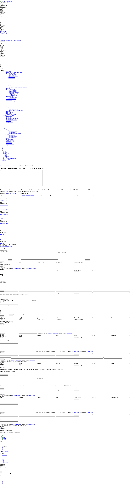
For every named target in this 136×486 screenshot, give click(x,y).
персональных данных (16, 268)
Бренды (5, 157)
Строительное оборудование (9, 103)
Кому (1, 300)
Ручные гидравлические (12, 82)
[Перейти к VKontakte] (3, 436)
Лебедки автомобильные (12, 137)
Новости (5, 152)
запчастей (18, 193)
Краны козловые (9, 142)
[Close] (1, 441)
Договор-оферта (7, 159)
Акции (3, 147)
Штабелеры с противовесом (13, 85)
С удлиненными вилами (12, 75)
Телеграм (3, 448)
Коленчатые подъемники (13, 108)
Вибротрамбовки (9, 112)
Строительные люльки (10, 104)
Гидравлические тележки (11, 73)
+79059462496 (18, 40)
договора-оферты (32, 268)
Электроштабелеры (12, 83)
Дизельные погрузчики (12, 90)
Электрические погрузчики (13, 93)
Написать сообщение (10, 444)
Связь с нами (2, 41)
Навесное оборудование (12, 95)
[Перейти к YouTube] (4, 439)
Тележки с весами (11, 78)
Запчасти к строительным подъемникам (15, 110)
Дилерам (5, 154)
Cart (5, 462)
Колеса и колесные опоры (9, 115)
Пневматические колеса (10, 125)
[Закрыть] (1, 427)
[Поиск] (0, 3)
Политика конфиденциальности (10, 158)
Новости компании (7, 165)
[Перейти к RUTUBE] (4, 438)
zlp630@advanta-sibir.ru (4, 214)
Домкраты (8, 138)
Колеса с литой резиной (10, 126)
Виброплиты (8, 111)
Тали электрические (12, 132)
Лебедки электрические (12, 136)
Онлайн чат (4, 446)
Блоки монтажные (9, 139)
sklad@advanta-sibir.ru (4, 205)
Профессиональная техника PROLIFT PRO (14, 72)
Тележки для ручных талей (13, 131)
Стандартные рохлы (12, 74)
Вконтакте (4, 449)
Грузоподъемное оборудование (9, 128)
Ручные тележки (9, 100)
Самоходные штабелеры (12, 84)
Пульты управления (10, 144)
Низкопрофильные (11, 77)
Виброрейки (8, 113)
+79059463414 (2, 40)
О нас (5, 151)
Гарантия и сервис (5, 149)
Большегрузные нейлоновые (11, 120)
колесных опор (6, 191)
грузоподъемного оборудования (28, 195)
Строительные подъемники (11, 106)
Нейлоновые (8, 121)
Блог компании (7, 153)
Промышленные (9, 116)
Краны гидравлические (10, 141)
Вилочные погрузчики (10, 89)
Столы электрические (12, 98)
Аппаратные (8, 117)
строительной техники (11, 193)
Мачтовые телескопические (13, 109)
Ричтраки (8, 88)
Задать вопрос (2, 234)
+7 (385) (3, 33)
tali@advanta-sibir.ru (3, 218)
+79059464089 (13, 40)
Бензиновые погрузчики (12, 91)
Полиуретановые (9, 122)
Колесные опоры (5, 483)
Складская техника (7, 71)
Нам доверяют (6, 156)
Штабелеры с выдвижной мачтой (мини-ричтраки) (17, 87)
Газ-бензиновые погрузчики (13, 92)
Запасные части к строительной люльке (15, 105)
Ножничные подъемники (13, 107)
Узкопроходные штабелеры (13, 86)
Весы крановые (9, 143)
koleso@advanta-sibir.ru (4, 209)
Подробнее (2, 470)
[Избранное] (4, 460)
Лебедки (7, 134)
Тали (7, 129)
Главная (1, 165)
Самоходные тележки (6, 479)
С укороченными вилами (13, 76)
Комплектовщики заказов (11, 99)
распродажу (32, 187)
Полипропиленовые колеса (11, 127)
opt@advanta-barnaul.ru (4, 223)
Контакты (4, 160)
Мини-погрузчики (11, 94)
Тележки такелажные (10, 140)
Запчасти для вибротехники (11, 114)
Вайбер (3, 447)
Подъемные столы (9, 96)
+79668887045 (8, 40)
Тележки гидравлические (6, 478)
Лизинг (5, 155)
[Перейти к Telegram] (4, 437)
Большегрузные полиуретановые (12, 118)
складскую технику (4, 189)
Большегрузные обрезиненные (11, 119)
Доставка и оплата (5, 148)
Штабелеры (8, 81)
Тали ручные (10, 130)
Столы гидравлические (12, 97)
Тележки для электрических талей (14, 133)
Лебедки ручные (11, 135)
